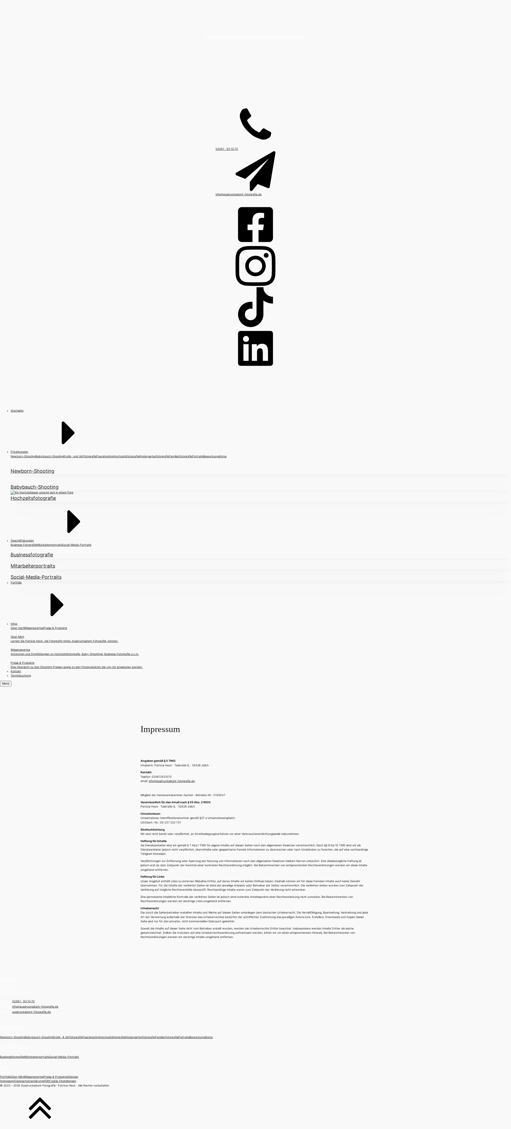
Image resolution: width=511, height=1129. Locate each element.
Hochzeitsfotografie (126, 456)
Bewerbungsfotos (214, 456)
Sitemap (72, 1077)
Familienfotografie (180, 456)
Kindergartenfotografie (154, 456)
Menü (5, 683)
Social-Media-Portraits (76, 545)
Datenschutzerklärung (28, 1081)
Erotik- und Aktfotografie (80, 456)
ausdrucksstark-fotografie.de (31, 1012)
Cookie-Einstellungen (62, 1081)
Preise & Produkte (55, 628)
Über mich (17, 628)
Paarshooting (104, 456)
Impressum (7, 1081)
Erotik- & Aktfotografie (68, 1037)
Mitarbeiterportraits (49, 545)
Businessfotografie (12, 1057)
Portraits (197, 456)
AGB (46, 1081)
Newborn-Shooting (23, 456)
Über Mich (17, 1077)
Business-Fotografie (23, 545)
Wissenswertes (33, 628)
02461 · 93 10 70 (23, 1001)
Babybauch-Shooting (50, 456)
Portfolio (5, 1077)
